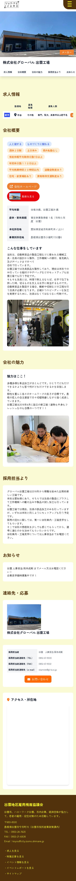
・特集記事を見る (14, 856)
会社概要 (22, 71)
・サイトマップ (13, 873)
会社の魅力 (37, 71)
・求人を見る (11, 850)
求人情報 (8, 71)
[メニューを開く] (70, 4)
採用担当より (54, 71)
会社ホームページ (25, 186)
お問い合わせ (40, 679)
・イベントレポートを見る (19, 868)
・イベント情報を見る (16, 862)
